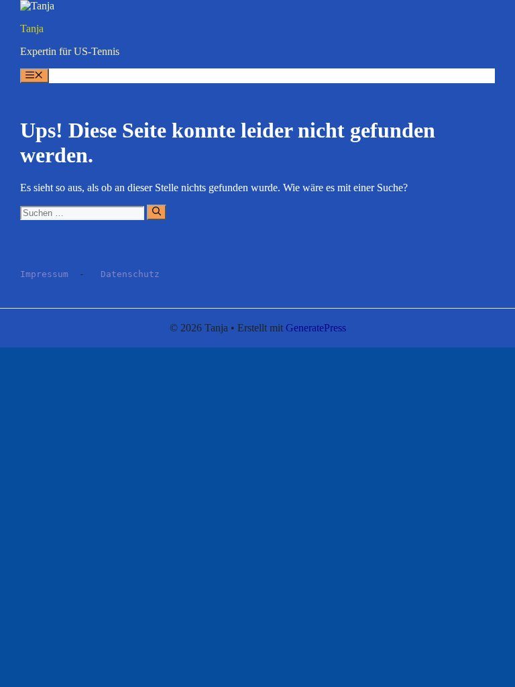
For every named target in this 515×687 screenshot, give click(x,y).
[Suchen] (156, 212)
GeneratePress (316, 327)
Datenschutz (130, 274)
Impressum (44, 274)
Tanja (32, 28)
